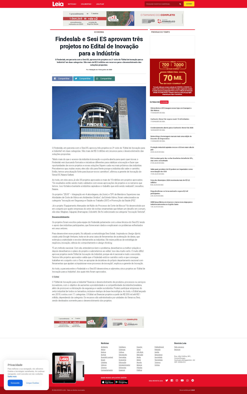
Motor (139, 360)
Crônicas (122, 350)
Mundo (139, 362)
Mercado (140, 355)
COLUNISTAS (86, 4)
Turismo (157, 362)
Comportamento (107, 370)
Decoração (123, 355)
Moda (139, 357)
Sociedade (158, 357)
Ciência (103, 365)
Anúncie (177, 350)
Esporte (139, 347)
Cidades (104, 362)
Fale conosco (179, 347)
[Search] (180, 4)
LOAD (193, 390)
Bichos (103, 355)
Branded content (107, 357)
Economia (164, 102)
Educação (122, 362)
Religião (157, 350)
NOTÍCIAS (72, 4)
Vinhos (157, 365)
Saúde (157, 352)
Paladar (139, 368)
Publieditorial (159, 347)
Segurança (158, 355)
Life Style (140, 352)
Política (139, 370)
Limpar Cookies (32, 383)
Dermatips (122, 357)
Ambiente (104, 347)
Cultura (121, 352)
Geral (138, 350)
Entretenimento (124, 365)
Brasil (103, 360)
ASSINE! (189, 4)
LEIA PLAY (100, 4)
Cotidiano (122, 347)
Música (139, 365)
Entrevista (122, 368)
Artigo (103, 350)
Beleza (103, 352)
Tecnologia (158, 360)
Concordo (15, 383)
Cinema (104, 368)
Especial (122, 370)
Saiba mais (12, 376)
